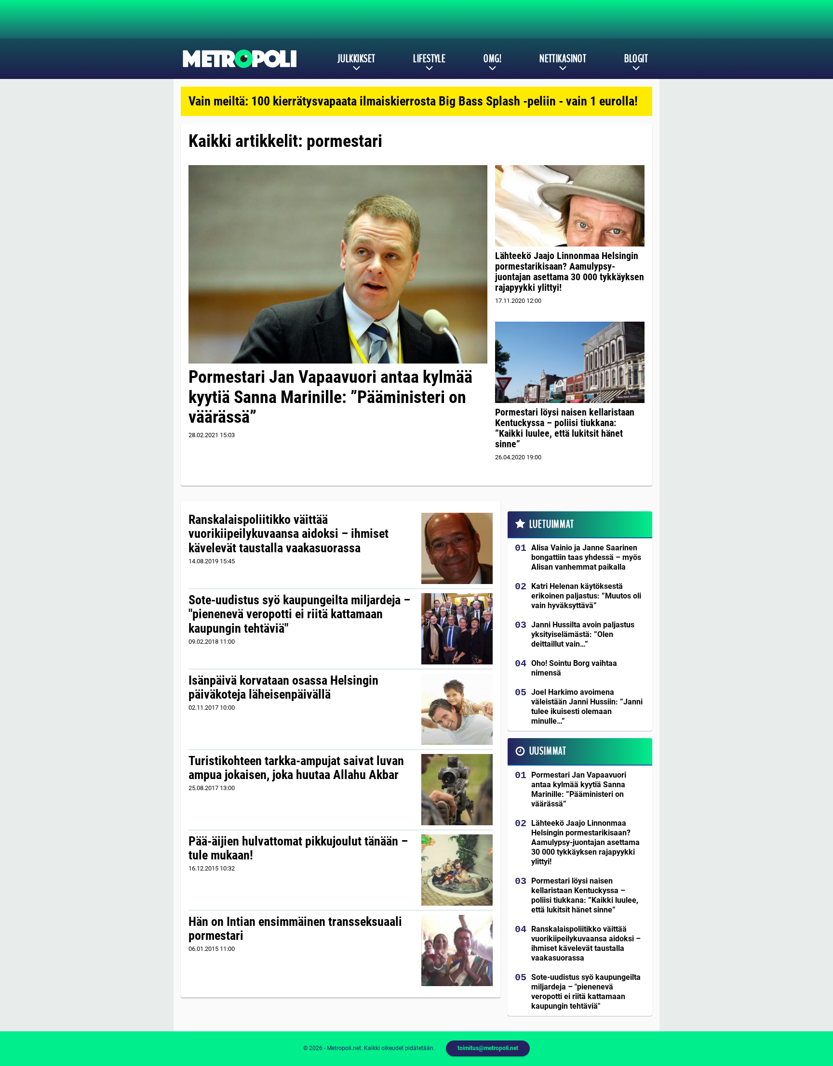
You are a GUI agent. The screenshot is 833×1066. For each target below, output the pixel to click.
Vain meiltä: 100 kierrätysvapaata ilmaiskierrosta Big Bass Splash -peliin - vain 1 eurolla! (413, 101)
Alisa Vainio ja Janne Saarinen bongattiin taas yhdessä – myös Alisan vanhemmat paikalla (586, 557)
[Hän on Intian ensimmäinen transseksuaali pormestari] (457, 950)
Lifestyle (429, 59)
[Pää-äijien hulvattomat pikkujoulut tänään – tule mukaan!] (457, 870)
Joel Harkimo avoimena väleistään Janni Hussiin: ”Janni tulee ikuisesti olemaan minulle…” (587, 707)
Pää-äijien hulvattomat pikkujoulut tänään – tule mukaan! (298, 848)
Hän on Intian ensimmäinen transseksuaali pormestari (295, 928)
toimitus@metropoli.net (487, 1048)
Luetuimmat (551, 524)
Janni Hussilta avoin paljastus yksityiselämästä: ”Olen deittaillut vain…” (582, 634)
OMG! (492, 59)
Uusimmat (547, 751)
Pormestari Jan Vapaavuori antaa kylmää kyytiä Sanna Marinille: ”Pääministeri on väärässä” (330, 397)
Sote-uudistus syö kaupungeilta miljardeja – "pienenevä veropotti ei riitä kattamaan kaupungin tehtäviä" (299, 614)
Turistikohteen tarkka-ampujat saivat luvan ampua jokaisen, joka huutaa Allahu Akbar (296, 768)
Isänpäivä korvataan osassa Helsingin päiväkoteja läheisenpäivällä (283, 687)
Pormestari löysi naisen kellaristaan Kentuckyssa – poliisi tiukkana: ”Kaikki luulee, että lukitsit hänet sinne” (564, 428)
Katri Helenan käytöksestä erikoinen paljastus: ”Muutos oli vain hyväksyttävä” (586, 596)
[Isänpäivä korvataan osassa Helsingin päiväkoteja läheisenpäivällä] (457, 709)
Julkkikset (356, 59)
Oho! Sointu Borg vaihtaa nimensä (574, 668)
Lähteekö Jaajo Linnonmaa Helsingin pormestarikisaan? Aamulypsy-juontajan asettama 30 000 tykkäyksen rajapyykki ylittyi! (569, 271)
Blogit (636, 59)
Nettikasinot (562, 59)
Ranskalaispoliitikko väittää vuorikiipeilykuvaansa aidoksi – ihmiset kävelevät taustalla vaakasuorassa (288, 534)
